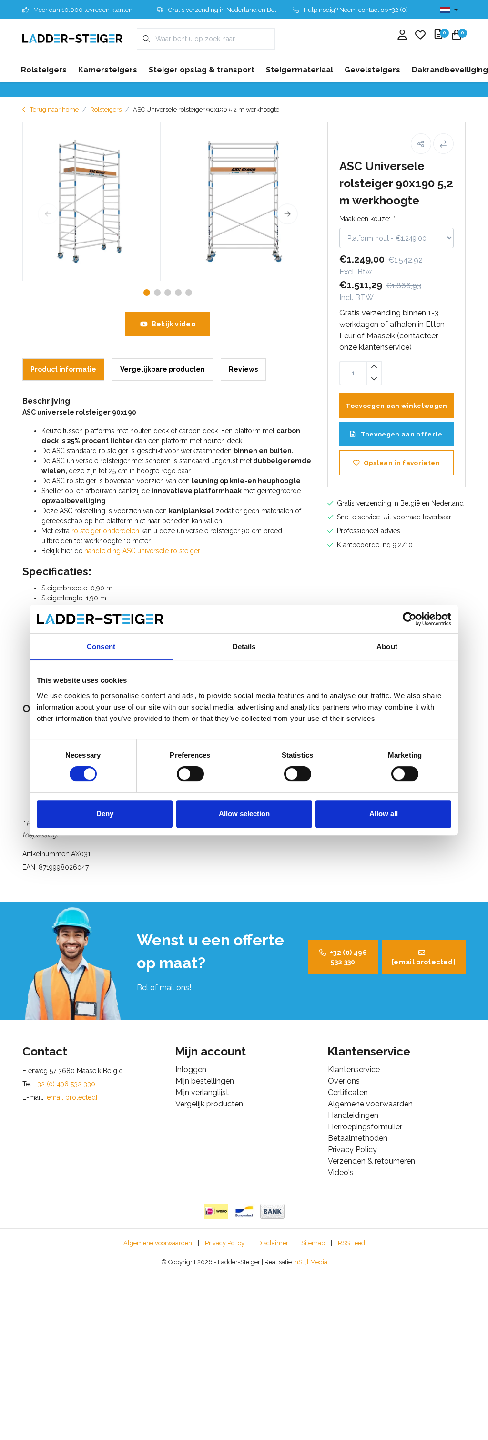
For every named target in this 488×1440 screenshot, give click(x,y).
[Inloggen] (402, 35)
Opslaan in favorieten (402, 462)
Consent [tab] (101, 646)
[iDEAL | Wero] (216, 1211)
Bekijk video (173, 324)
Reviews (243, 369)
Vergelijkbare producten (162, 369)
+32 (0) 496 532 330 (348, 957)
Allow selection (244, 814)
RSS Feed (351, 1243)
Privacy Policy (224, 1243)
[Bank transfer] (272, 1211)
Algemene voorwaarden (157, 1243)
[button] (421, 143)
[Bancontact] (244, 1211)
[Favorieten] (420, 35)
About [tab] (386, 646)
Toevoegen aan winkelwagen (396, 405)
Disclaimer (272, 1243)
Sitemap (313, 1243)
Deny (104, 814)
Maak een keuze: (366, 219)
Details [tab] (244, 646)
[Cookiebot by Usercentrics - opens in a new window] (409, 619)
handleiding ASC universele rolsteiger (142, 551)
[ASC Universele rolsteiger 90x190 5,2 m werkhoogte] (91, 201)
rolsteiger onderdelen (105, 531)
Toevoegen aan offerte (400, 434)
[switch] (190, 773)
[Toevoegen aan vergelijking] (443, 143)
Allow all (383, 814)
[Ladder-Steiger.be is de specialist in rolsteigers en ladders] (72, 38)
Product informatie (63, 369)
